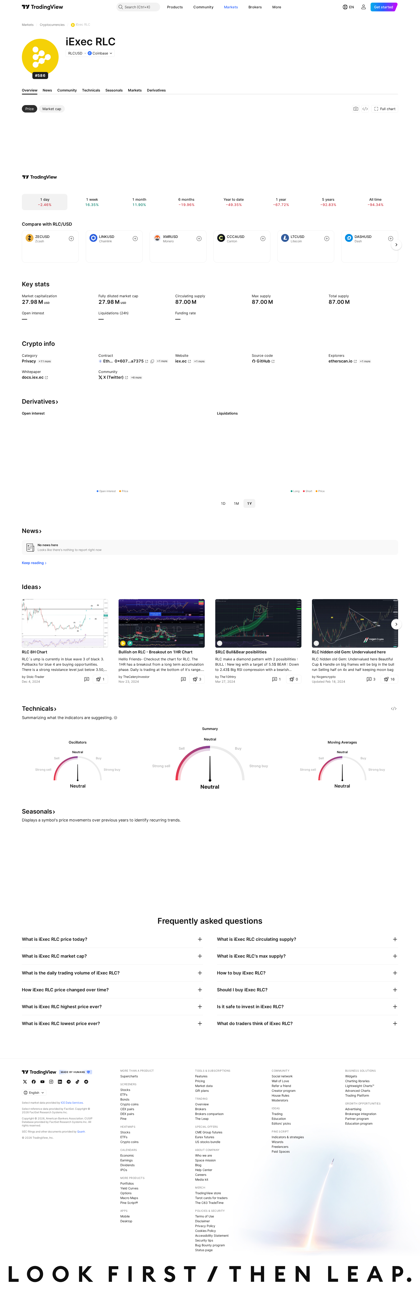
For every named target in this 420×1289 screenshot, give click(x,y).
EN (351, 7)
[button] (186, 7)
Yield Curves (129, 1188)
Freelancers (280, 1146)
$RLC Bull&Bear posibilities (241, 652)
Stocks (125, 1090)
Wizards (277, 1142)
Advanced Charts (357, 1090)
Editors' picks (281, 1123)
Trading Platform (357, 1095)
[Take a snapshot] (356, 109)
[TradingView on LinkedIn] (60, 1082)
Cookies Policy (205, 1231)
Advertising (353, 1109)
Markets (231, 7)
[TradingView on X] (25, 1082)
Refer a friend (281, 1086)
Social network (282, 1076)
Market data (204, 1086)
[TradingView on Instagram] (51, 1082)
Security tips (204, 1240)
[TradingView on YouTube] (42, 1082)
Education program (359, 1123)
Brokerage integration (360, 1114)
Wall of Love (280, 1081)
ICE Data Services (72, 1102)
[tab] (29, 109)
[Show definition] (60, 296)
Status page (204, 1250)
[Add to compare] (71, 238)
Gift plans (202, 1090)
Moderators (280, 1100)
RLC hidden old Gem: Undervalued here (349, 652)
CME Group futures (208, 1132)
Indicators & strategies (288, 1137)
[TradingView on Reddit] (86, 1082)
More (276, 7)
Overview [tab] (29, 90)
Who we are (203, 1155)
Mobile (125, 1216)
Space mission (205, 1160)
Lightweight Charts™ (359, 1086)
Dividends (127, 1165)
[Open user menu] (363, 7)
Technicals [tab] (91, 90)
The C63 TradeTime (209, 1203)
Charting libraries (357, 1081)
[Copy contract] (152, 361)
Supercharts (129, 1076)
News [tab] (47, 90)
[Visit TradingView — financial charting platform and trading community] (39, 177)
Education (279, 1118)
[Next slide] (396, 624)
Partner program (357, 1118)
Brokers (255, 7)
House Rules (280, 1095)
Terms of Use (204, 1216)
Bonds (124, 1099)
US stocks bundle (207, 1142)
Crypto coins (129, 1104)
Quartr (81, 1131)
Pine (123, 1118)
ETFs (123, 1094)
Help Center (203, 1170)
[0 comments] (86, 679)
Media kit (201, 1179)
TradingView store (208, 1193)
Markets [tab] (135, 90)
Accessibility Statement (212, 1235)
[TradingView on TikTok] (77, 1082)
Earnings (126, 1160)
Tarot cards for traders (211, 1198)
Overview (202, 1104)
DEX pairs (127, 1114)
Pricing (200, 1081)
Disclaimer (202, 1221)
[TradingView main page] (42, 7)
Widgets (351, 1076)
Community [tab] (67, 90)
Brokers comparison (209, 1114)
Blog (198, 1165)
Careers (200, 1174)
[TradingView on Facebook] (34, 1082)
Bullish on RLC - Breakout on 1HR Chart (155, 652)
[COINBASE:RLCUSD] (123, 643)
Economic (127, 1155)
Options (125, 1193)
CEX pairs (127, 1109)
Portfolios (127, 1183)
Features (201, 1076)
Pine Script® (129, 1203)
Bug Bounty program (210, 1245)
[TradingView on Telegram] (69, 1082)
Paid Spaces (281, 1151)
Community (203, 7)
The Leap (202, 1118)
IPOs (123, 1170)
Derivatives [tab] (156, 90)
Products (175, 7)
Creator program (284, 1090)
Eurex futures (204, 1137)
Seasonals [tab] (114, 90)
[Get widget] (365, 109)
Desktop (126, 1221)
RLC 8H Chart (34, 652)
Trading (277, 1114)
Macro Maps (129, 1198)
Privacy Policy (205, 1226)
